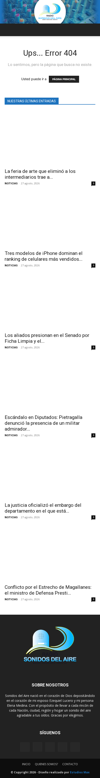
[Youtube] (75, 747)
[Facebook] (25, 747)
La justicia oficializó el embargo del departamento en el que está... (43, 508)
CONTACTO (70, 764)
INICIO (26, 764)
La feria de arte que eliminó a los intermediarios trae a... (40, 174)
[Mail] (50, 747)
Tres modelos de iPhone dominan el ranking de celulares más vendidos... (44, 256)
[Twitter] (62, 747)
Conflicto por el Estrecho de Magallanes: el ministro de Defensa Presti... (48, 590)
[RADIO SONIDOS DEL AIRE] (50, 12)
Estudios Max (80, 772)
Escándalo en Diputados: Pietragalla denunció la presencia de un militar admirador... (43, 423)
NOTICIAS (11, 183)
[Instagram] (37, 746)
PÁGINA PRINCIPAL (64, 79)
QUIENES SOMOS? (46, 764)
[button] (7, 30)
